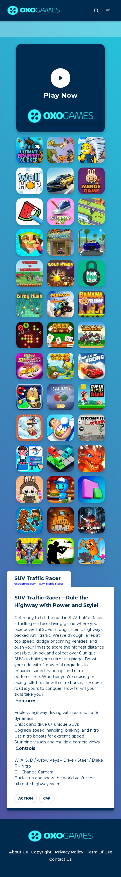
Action (25, 798)
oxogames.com (25, 583)
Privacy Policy (69, 852)
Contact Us (60, 859)
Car (47, 798)
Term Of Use (99, 852)
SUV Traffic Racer (51, 583)
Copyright (41, 852)
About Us (18, 852)
